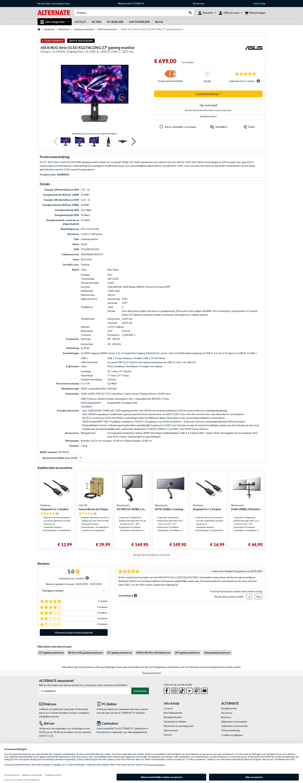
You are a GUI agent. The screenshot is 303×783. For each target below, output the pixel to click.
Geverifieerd (125, 595)
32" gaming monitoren (119, 652)
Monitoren (64, 29)
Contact (168, 708)
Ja (249, 596)
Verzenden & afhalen (175, 721)
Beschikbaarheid (173, 712)
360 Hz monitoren (107, 29)
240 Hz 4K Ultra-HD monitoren (153, 652)
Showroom (198, 3)
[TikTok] (182, 690)
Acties (96, 21)
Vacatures (227, 712)
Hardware (49, 29)
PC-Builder (115, 21)
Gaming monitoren (84, 29)
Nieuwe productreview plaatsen (74, 632)
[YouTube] (189, 690)
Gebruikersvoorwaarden (234, 725)
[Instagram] (174, 690)
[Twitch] (197, 690)
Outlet (80, 21)
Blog (159, 21)
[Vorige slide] (123, 554)
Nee (258, 596)
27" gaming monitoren (51, 652)
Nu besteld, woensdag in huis (54, 3)
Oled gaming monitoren (217, 652)
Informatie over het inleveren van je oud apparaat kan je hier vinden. (204, 666)
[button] (55, 142)
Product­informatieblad (170, 80)
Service (168, 734)
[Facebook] (167, 690)
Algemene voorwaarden (234, 721)
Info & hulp (259, 3)
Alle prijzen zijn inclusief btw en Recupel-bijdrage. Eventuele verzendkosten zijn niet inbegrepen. (114, 666)
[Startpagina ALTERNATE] (54, 12)
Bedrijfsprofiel (229, 708)
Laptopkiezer (139, 21)
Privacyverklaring (230, 730)
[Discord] (204, 690)
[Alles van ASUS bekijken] (253, 50)
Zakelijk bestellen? (208, 116)
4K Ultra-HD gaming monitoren (85, 652)
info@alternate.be (49, 716)
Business (226, 717)
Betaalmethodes (173, 717)
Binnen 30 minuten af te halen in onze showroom (208, 110)
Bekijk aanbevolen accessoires (151, 554)
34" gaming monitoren (187, 652)
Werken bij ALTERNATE (131, 3)
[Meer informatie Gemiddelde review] (258, 81)
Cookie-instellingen (232, 735)
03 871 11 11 (46, 735)
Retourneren (171, 730)
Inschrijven (140, 690)
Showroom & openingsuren (179, 725)
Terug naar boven (151, 672)
